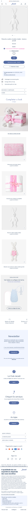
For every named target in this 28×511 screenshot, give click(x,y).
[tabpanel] (14, 90)
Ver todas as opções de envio (9, 74)
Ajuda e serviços (6, 433)
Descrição (14, 43)
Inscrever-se (14, 352)
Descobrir (14, 402)
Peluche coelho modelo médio (14, 232)
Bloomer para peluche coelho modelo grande (14, 266)
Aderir (14, 382)
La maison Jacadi (6, 436)
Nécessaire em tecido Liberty (14, 164)
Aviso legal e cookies (7, 440)
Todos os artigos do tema (14, 308)
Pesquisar (14, 423)
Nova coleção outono (14, 1)
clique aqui (14, 359)
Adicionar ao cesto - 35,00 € (14, 62)
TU (14, 58)
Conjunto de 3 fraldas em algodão (14, 198)
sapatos (3, 466)
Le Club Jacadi (21, 48)
